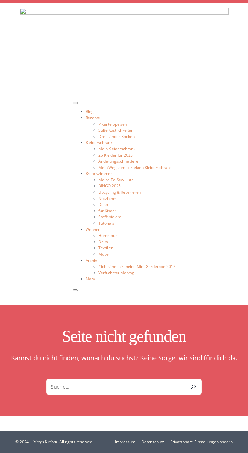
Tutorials (106, 223)
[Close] (75, 290)
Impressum (125, 442)
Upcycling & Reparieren (119, 192)
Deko (103, 204)
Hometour (107, 235)
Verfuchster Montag (116, 272)
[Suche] (193, 386)
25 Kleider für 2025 (115, 155)
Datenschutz (152, 442)
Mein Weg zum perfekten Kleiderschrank (134, 167)
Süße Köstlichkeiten (115, 130)
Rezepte (93, 117)
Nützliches (107, 198)
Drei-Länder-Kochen (116, 136)
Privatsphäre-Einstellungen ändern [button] (201, 442)
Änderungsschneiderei (118, 161)
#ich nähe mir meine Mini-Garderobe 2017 (136, 266)
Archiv (91, 260)
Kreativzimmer (99, 173)
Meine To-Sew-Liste (116, 179)
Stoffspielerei (110, 217)
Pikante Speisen (112, 124)
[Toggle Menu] (75, 103)
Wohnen (93, 229)
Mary (90, 279)
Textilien (105, 248)
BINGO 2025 (109, 186)
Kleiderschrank (99, 142)
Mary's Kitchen (45, 442)
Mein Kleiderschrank (116, 148)
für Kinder (107, 210)
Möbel (104, 254)
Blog (90, 111)
